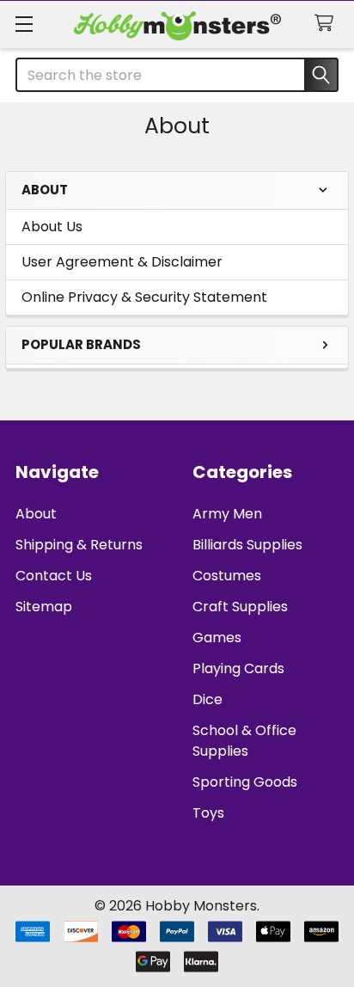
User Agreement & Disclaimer (122, 262)
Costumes (226, 575)
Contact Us (53, 575)
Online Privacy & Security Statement (144, 297)
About (36, 514)
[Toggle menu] (23, 23)
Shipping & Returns (79, 545)
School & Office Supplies (244, 740)
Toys (208, 813)
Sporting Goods (244, 782)
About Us (51, 226)
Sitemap (43, 606)
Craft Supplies (240, 606)
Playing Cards (238, 668)
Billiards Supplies (247, 545)
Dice (207, 699)
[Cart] (328, 23)
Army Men (227, 514)
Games (216, 637)
